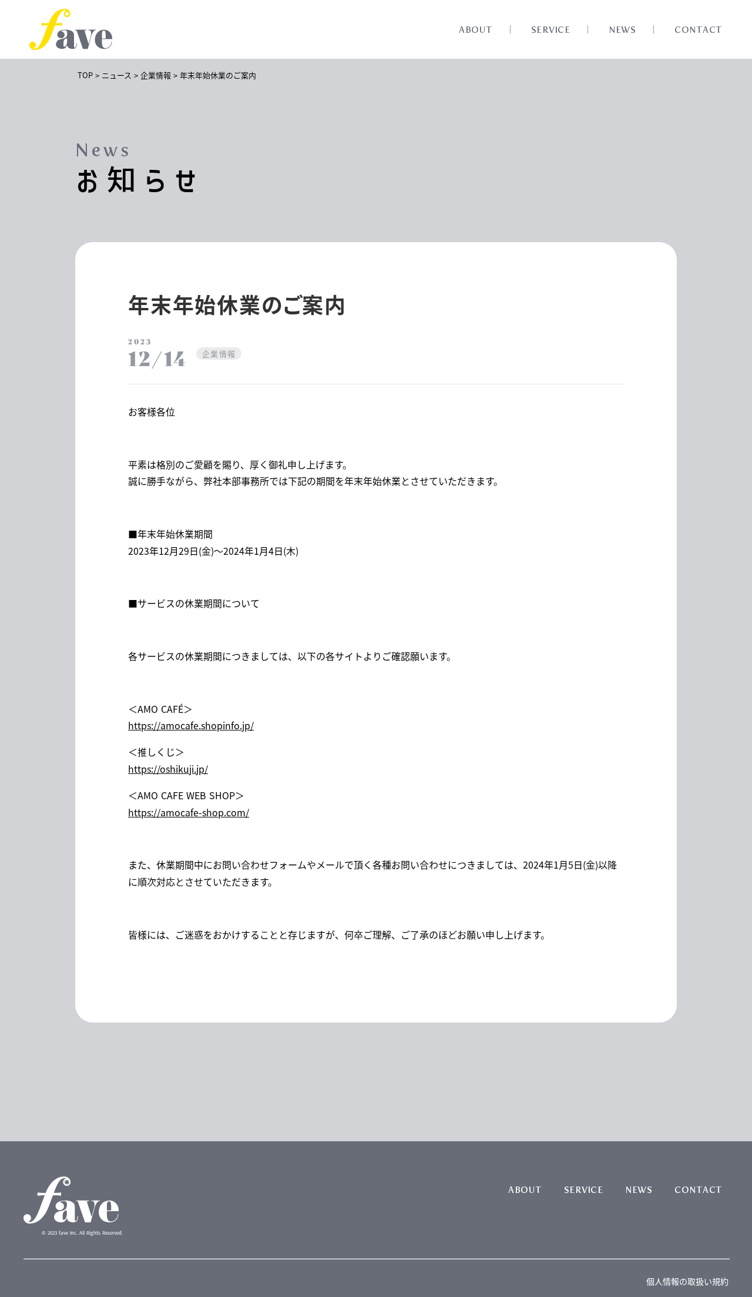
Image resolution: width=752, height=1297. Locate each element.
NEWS (622, 30)
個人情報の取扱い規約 (687, 1281)
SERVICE (550, 30)
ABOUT (476, 30)
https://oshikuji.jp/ (168, 769)
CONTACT (698, 30)
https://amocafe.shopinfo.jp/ (191, 725)
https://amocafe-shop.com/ (188, 812)
